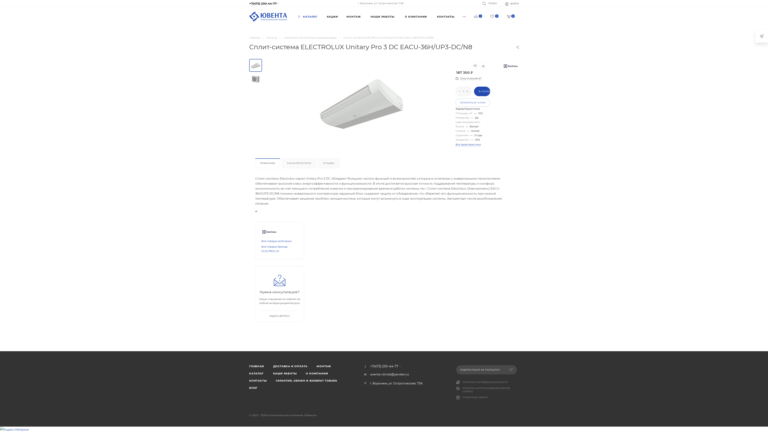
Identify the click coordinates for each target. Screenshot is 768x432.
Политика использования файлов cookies (486, 390)
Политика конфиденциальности (485, 382)
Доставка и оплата (290, 366)
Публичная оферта (475, 397)
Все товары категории (276, 241)
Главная (256, 366)
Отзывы (328, 163)
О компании (317, 373)
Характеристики (299, 163)
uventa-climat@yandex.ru (389, 374)
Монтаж (324, 366)
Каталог (256, 373)
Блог (253, 387)
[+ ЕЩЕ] (464, 17)
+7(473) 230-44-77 (263, 3)
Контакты (258, 380)
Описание (267, 163)
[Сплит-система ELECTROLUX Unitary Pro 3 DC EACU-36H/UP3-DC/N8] (361, 104)
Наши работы (285, 373)
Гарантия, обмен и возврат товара (306, 380)
